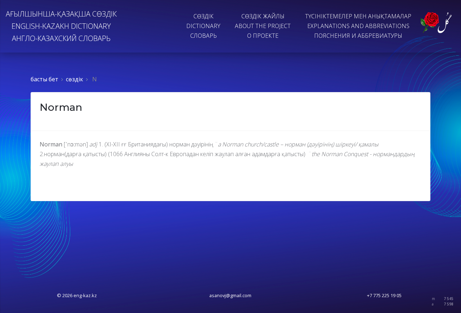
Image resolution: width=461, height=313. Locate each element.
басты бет (44, 79)
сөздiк (74, 79)
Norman (61, 107)
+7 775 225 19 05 (384, 295)
